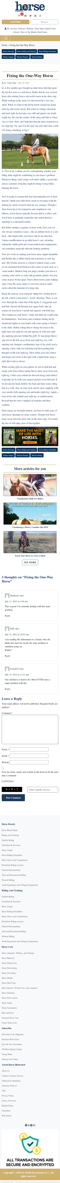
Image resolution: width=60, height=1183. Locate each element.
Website (5, 762)
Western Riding (37, 57)
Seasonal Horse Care (10, 1017)
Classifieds (6, 1110)
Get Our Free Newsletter (12, 1044)
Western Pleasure (22, 57)
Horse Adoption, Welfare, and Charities (18, 953)
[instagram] (40, 15)
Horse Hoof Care (9, 982)
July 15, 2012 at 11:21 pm (17, 674)
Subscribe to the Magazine (12, 1034)
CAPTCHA (8, 781)
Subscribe (15, 22)
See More (30, 562)
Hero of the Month (28, 32)
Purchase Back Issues (10, 1039)
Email (5, 755)
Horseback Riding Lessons (12, 865)
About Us (6, 1070)
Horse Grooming (9, 973)
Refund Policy (8, 1105)
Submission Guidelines (11, 1080)
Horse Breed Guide (9, 830)
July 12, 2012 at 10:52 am (17, 634)
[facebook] (25, 15)
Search (45, 22)
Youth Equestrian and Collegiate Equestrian (20, 885)
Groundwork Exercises (11, 845)
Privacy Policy (8, 1095)
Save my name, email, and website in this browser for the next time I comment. (30, 773)
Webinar (30, 28)
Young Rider (7, 1054)
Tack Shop (39, 28)
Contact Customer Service (12, 1075)
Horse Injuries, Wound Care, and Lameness (19, 987)
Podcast (22, 28)
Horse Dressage (8, 51)
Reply (7, 615)
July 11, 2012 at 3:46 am (16, 601)
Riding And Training (10, 835)
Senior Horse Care (9, 1022)
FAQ (4, 1090)
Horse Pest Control (9, 997)
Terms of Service (9, 1100)
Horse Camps (7, 850)
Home (4, 45)
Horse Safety (7, 1002)
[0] (19, 15)
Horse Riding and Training (26, 51)
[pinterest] (35, 15)
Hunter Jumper (8, 57)
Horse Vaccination (9, 1007)
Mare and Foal (8, 1012)
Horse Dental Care (9, 963)
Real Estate (42, 32)
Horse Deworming (9, 968)
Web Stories (7, 1115)
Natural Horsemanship (11, 870)
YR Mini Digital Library (12, 1049)
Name (5, 749)
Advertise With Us (9, 1085)
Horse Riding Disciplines (47, 51)
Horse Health (7, 978)
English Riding (8, 840)
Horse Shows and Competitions (15, 860)
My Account (11, 28)
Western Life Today (10, 1059)
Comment (7, 713)
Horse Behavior (8, 958)
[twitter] (30, 15)
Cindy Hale (11, 82)
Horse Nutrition (8, 992)
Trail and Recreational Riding (14, 875)
